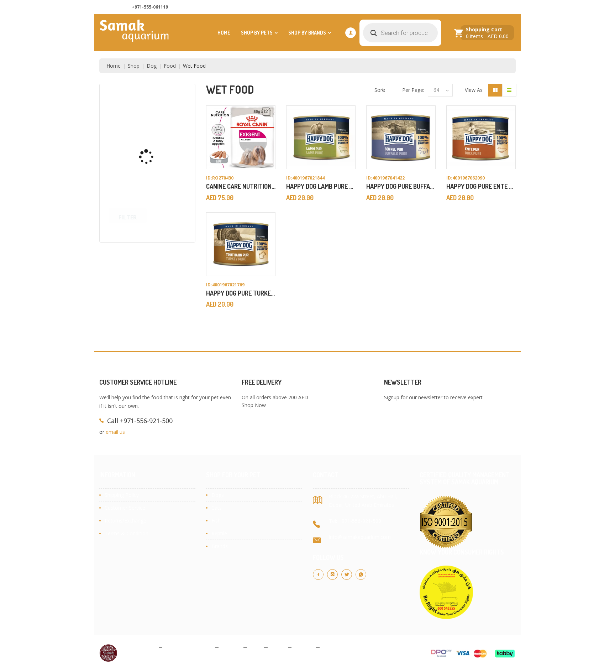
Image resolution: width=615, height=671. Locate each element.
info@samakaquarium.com (360, 537)
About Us (410, 7)
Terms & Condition (126, 533)
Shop (134, 65)
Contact (304, 647)
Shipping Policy (122, 494)
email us (115, 431)
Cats (216, 507)
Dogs (217, 494)
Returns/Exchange (125, 520)
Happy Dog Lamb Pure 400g (324, 186)
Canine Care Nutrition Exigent (251, 186)
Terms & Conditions (188, 647)
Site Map (333, 647)
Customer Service (125, 507)
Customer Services (489, 7)
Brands (219, 546)
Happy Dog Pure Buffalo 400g (409, 186)
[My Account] (350, 32)
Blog (255, 647)
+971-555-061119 (150, 7)
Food (170, 65)
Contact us (445, 7)
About (278, 647)
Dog (152, 65)
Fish (216, 520)
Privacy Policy (140, 647)
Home (223, 33)
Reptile (219, 533)
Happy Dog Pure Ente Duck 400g (492, 186)
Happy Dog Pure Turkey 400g (248, 293)
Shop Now (254, 405)
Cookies (231, 647)
